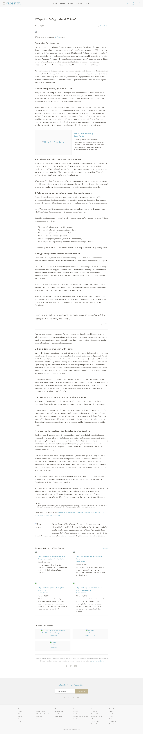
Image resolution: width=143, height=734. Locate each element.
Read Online (58, 714)
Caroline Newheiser (57, 559)
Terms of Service (95, 724)
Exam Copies (76, 719)
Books (62, 3)
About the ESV (59, 711)
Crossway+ (39, 719)
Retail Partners (40, 711)
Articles (79, 3)
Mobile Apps (58, 716)
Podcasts (75, 711)
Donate (87, 3)
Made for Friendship (83, 133)
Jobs (92, 719)
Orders (111, 716)
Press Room (76, 714)
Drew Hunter (104, 26)
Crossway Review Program (80, 716)
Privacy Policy (95, 721)
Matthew (90, 633)
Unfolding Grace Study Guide (53, 633)
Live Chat (111, 714)
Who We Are (94, 711)
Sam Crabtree (81, 593)
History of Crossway (96, 714)
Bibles (55, 3)
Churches (39, 716)
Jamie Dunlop (43, 593)
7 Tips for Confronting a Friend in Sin (52, 556)
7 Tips (57, 37)
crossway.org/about (97, 661)
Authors (20, 719)
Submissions (112, 721)
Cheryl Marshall (43, 559)
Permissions (112, 724)
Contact (111, 711)
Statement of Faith (96, 716)
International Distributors (43, 714)
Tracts (70, 3)
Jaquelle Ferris (81, 561)
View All (105, 548)
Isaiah (52, 645)
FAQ (110, 719)
